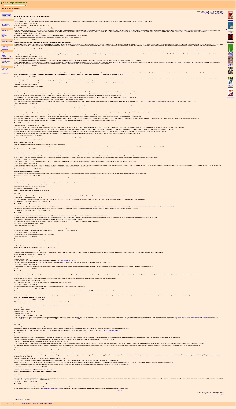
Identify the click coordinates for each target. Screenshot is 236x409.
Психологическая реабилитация (230, 97)
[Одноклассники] (26, 399)
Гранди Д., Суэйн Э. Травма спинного (230, 42)
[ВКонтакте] (23, 399)
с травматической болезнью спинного (230, 31)
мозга (231, 32)
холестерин (231, 21)
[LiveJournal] (28, 399)
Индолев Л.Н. (230, 74)
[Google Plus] (29, 399)
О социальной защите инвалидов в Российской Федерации (212, 12)
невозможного (230, 87)
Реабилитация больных (230, 29)
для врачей (231, 55)
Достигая (230, 86)
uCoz (124, 407)
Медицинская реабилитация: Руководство (230, 53)
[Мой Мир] (27, 399)
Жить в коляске (231, 75)
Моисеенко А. (230, 85)
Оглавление (119, 390)
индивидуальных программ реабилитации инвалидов (52, 388)
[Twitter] (24, 399)
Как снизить (230, 20)
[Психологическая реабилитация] (230, 95)
